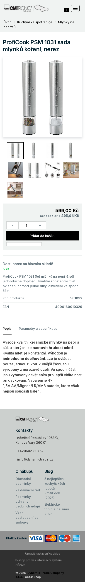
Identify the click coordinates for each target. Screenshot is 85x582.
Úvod (7, 22)
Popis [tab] (7, 328)
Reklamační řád (27, 490)
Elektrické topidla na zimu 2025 (56, 509)
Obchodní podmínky (23, 481)
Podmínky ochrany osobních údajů (27, 501)
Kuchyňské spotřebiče (34, 22)
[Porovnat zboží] (24, 244)
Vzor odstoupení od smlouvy (27, 517)
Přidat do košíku (43, 236)
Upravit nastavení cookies (42, 553)
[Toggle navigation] (75, 8)
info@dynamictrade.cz (35, 459)
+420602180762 (30, 451)
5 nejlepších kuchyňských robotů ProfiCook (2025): (54, 488)
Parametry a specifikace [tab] (38, 328)
